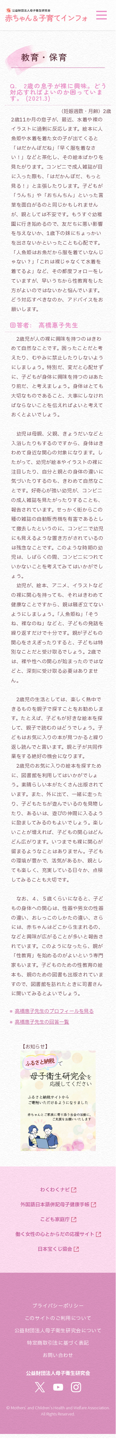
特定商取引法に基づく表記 (58, 1343)
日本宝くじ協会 (55, 1249)
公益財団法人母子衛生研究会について (58, 1330)
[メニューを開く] (101, 15)
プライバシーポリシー (58, 1306)
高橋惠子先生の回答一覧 (42, 1022)
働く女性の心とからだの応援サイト (54, 1234)
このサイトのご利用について (58, 1318)
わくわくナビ (55, 1190)
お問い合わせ (58, 1355)
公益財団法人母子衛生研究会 (58, 1373)
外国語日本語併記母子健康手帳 (54, 1204)
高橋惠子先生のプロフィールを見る (54, 1011)
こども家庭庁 (55, 1219)
